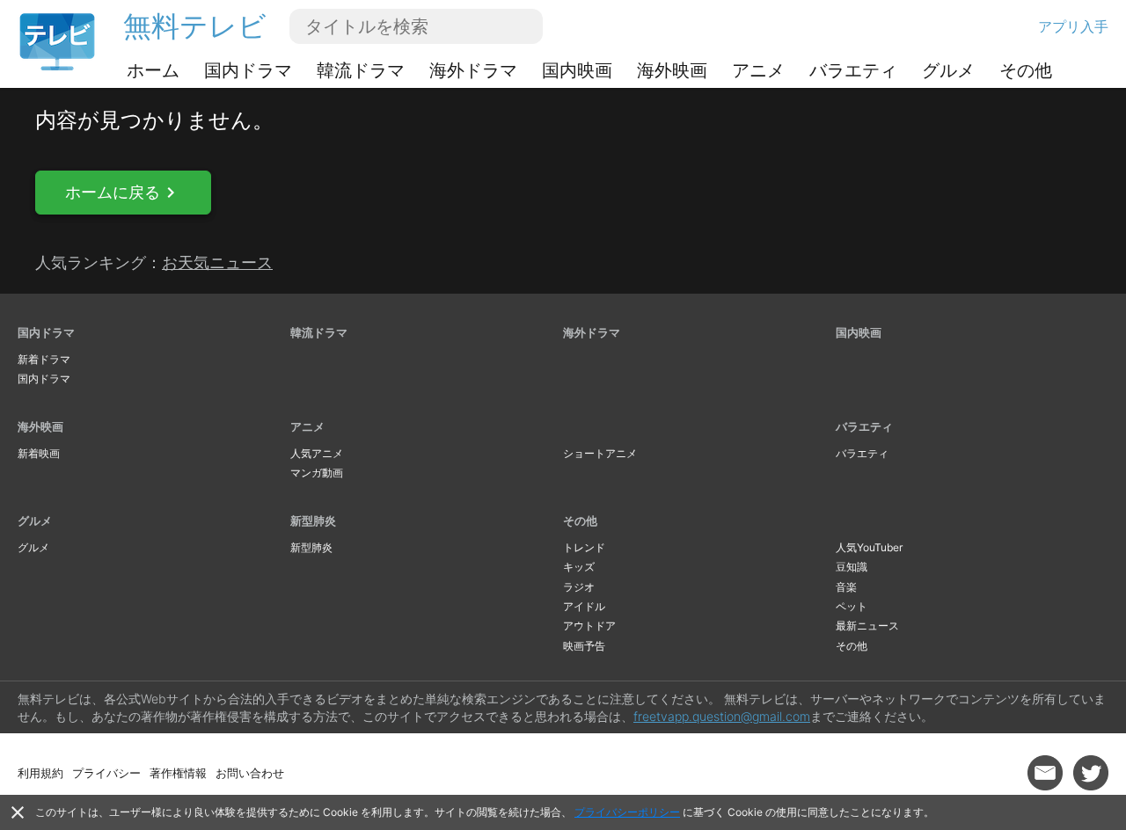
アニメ (758, 70)
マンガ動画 (316, 472)
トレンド (584, 547)
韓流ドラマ (361, 70)
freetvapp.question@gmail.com (721, 716)
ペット (851, 606)
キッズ (579, 566)
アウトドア (589, 625)
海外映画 (672, 70)
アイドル (584, 606)
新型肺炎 (313, 520)
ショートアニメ (600, 453)
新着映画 (39, 453)
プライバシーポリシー (627, 812)
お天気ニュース (217, 262)
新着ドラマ (44, 359)
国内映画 (577, 70)
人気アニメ (316, 453)
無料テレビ (195, 26)
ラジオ (579, 586)
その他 (1025, 70)
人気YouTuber (869, 547)
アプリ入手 (1073, 26)
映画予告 (584, 645)
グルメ (948, 70)
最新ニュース (867, 625)
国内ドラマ (248, 70)
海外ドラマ (473, 70)
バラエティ (853, 70)
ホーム (153, 70)
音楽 (846, 586)
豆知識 (851, 566)
